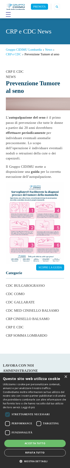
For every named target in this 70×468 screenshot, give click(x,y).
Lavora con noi (18, 365)
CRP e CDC (15, 72)
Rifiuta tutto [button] (35, 452)
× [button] (65, 376)
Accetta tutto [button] (35, 443)
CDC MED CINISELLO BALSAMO (32, 310)
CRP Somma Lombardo (26, 335)
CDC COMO (15, 294)
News (11, 77)
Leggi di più (28, 407)
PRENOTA (39, 6)
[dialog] (35, 420)
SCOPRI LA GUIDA (50, 267)
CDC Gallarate (20, 302)
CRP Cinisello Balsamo (27, 319)
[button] (34, 461)
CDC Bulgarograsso (25, 285)
